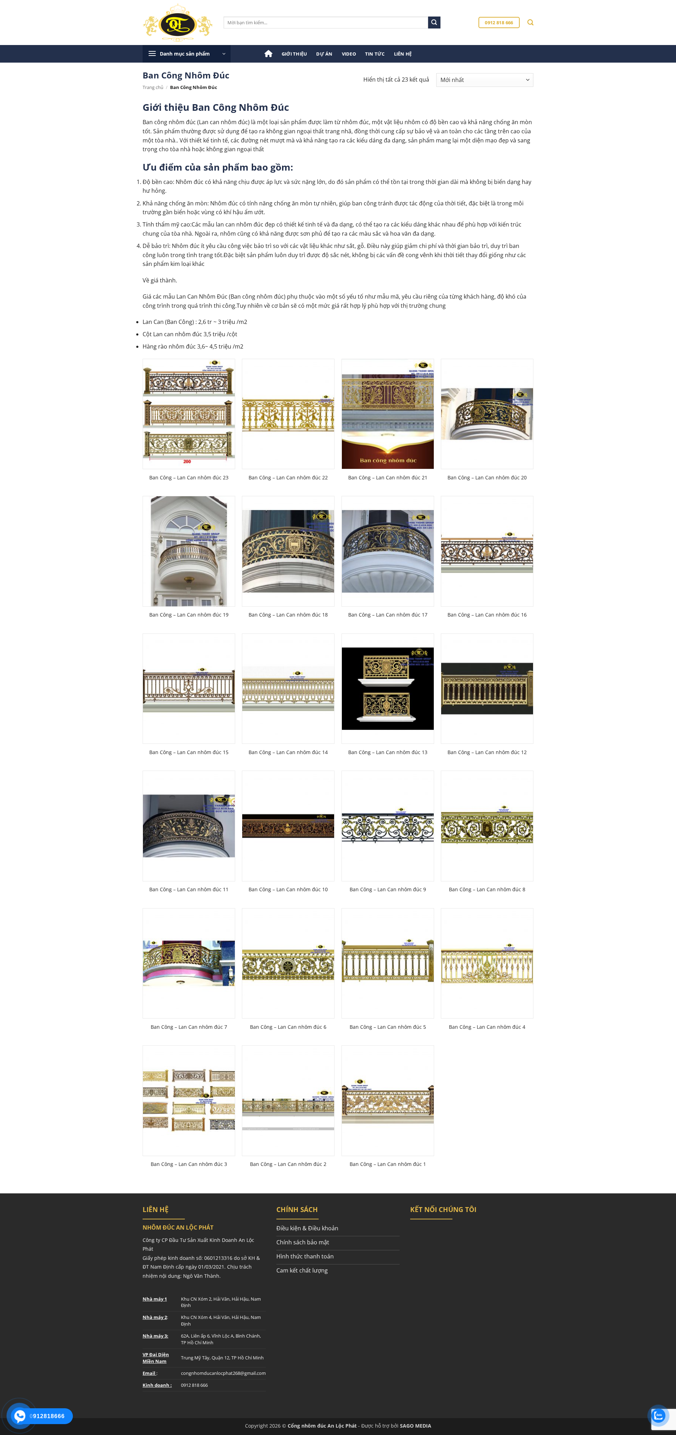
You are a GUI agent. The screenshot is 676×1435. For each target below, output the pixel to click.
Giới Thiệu (294, 54)
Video (349, 54)
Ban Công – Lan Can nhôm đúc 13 (387, 752)
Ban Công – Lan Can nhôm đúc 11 (189, 889)
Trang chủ (153, 87)
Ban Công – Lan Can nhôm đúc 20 (487, 477)
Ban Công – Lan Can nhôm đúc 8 (487, 889)
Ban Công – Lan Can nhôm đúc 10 (288, 889)
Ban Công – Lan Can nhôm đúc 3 (189, 1164)
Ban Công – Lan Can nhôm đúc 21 (387, 477)
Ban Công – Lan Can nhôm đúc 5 (388, 1027)
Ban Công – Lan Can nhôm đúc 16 (487, 615)
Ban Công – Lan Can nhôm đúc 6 (288, 1027)
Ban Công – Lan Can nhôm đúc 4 (487, 1027)
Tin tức (375, 54)
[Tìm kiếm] (530, 22)
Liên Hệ (403, 54)
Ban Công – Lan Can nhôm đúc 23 (189, 477)
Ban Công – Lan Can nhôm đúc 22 (288, 477)
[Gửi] (434, 22)
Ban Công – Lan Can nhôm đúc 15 (189, 752)
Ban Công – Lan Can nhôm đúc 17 (387, 615)
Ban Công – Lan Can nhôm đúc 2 (288, 1164)
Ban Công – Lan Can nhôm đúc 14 (288, 752)
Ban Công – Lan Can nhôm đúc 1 (388, 1164)
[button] (187, 54)
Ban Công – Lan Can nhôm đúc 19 (189, 615)
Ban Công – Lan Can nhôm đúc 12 (487, 752)
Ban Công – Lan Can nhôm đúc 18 (288, 615)
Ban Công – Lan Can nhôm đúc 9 (388, 889)
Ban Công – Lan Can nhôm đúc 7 (189, 1027)
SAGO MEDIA (415, 1425)
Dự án (324, 54)
